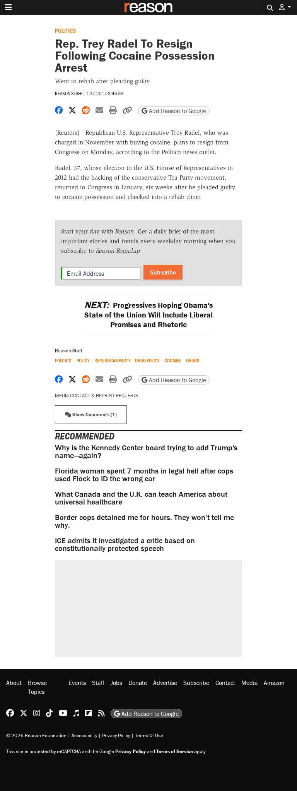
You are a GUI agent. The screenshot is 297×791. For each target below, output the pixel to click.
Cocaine (172, 360)
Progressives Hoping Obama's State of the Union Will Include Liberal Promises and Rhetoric (148, 314)
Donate (137, 682)
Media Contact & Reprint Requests (96, 395)
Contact (225, 682)
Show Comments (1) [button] (94, 414)
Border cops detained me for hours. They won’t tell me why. (144, 521)
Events (77, 682)
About (14, 682)
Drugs (193, 360)
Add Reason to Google (176, 111)
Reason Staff (68, 93)
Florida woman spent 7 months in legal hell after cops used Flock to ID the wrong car (144, 474)
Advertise (165, 682)
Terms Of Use (149, 735)
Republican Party (112, 360)
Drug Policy (147, 360)
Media (249, 682)
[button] (285, 7)
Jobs (116, 682)
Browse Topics (37, 687)
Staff (98, 682)
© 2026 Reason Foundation (36, 735)
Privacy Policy (116, 735)
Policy (83, 360)
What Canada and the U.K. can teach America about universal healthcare (141, 497)
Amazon (274, 682)
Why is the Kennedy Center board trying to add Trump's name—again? (146, 451)
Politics (65, 30)
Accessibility (84, 735)
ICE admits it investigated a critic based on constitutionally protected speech (125, 544)
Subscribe (163, 272)
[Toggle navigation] (8, 7)
